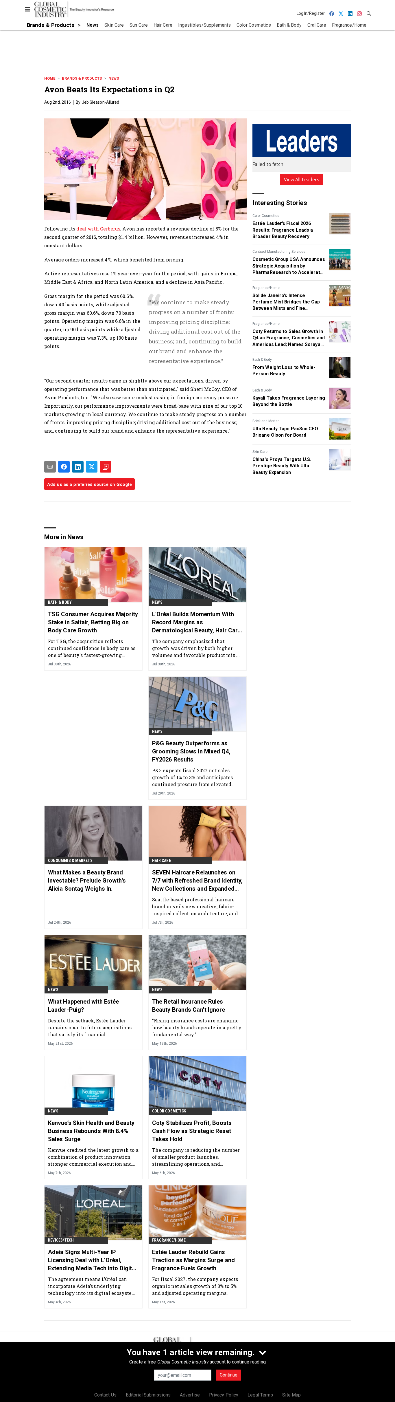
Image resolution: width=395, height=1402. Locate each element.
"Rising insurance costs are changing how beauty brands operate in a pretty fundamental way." (196, 1027)
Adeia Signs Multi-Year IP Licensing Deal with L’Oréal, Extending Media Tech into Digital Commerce (92, 1260)
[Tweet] (91, 467)
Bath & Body (262, 360)
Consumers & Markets (70, 860)
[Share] (64, 467)
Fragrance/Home (266, 288)
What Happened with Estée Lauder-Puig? (83, 1005)
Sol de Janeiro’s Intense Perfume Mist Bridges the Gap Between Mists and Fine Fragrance (286, 302)
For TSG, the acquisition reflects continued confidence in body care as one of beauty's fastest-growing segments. (92, 648)
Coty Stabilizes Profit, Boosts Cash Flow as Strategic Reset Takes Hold (192, 1131)
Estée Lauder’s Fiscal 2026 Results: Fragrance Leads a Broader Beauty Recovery (282, 230)
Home (49, 78)
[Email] (50, 467)
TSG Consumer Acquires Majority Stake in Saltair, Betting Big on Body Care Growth (93, 622)
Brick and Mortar (265, 421)
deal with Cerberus (98, 229)
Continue (228, 1375)
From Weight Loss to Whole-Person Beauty (283, 370)
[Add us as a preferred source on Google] (105, 467)
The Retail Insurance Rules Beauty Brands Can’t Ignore (188, 1005)
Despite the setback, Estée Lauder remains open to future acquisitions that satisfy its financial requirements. (90, 1027)
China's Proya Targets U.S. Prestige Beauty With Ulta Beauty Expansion (281, 466)
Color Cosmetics (265, 216)
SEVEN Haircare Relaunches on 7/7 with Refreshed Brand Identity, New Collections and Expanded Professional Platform (197, 881)
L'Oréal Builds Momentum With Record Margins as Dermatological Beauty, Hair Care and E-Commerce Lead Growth (196, 622)
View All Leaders (302, 179)
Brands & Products (82, 78)
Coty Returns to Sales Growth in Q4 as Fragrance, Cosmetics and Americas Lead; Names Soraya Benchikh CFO (288, 338)
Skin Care (259, 452)
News (113, 78)
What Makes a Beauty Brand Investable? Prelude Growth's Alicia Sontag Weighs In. (87, 880)
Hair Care (161, 860)
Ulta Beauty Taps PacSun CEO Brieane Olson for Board (285, 432)
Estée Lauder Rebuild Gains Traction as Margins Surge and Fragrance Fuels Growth (193, 1260)
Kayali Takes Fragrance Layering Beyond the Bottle (288, 401)
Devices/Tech (61, 1240)
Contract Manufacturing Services (278, 252)
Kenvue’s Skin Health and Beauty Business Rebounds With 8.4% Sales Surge (91, 1131)
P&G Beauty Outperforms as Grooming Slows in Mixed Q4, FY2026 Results (191, 751)
